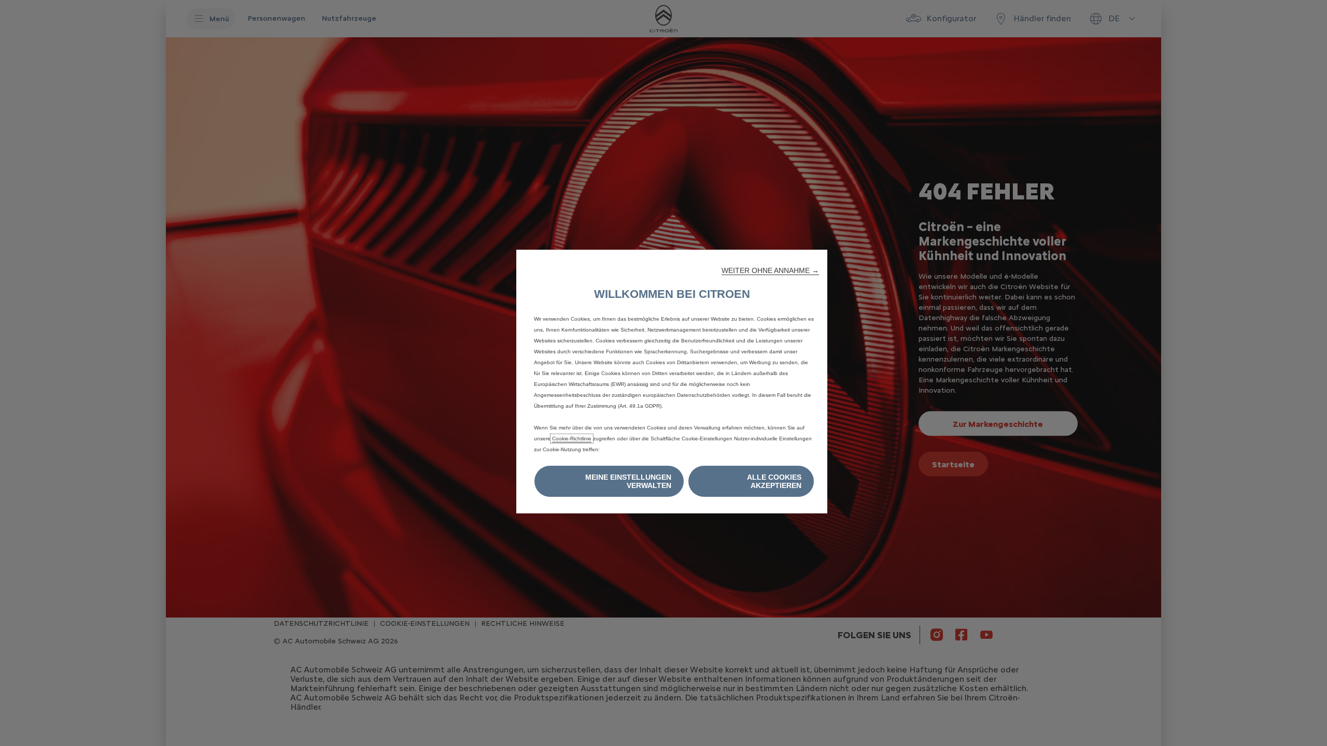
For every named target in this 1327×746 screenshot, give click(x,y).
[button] (770, 270)
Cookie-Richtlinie (571, 438)
